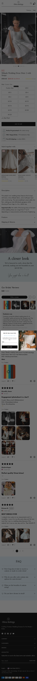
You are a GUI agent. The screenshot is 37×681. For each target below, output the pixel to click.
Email (3, 341)
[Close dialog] (34, 332)
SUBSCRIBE (9, 347)
